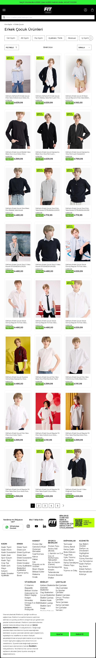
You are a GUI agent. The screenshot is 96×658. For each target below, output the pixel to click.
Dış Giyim (38, 38)
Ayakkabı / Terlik (55, 38)
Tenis (66, 568)
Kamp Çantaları (62, 605)
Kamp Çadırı (69, 549)
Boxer (19, 575)
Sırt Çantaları (61, 608)
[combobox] (48, 17)
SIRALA (81, 47)
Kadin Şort (5, 566)
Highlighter (84, 553)
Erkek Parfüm (85, 569)
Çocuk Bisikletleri (47, 595)
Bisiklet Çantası (46, 598)
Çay (34, 562)
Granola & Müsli (39, 547)
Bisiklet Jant (45, 606)
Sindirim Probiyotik (29, 608)
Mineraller (29, 600)
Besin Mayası (38, 569)
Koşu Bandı (69, 560)
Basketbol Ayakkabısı (21, 569)
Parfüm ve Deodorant (83, 549)
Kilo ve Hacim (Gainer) (54, 563)
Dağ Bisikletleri (46, 592)
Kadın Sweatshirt (8, 552)
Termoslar (68, 544)
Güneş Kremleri (86, 558)
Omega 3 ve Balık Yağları (32, 604)
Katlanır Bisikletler (48, 585)
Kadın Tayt (5, 560)
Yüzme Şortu (22, 573)
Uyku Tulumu (69, 557)
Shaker (51, 578)
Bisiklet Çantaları (63, 595)
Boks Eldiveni (69, 552)
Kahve (35, 557)
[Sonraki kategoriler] (91, 38)
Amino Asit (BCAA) (53, 550)
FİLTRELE (10, 47)
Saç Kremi (83, 566)
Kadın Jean (6, 555)
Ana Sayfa (8, 24)
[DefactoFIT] (48, 10)
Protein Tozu (53, 546)
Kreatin (51, 570)
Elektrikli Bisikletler (44, 589)
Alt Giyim (25, 38)
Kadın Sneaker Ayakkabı (7, 574)
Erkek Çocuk (19, 24)
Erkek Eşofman (23, 552)
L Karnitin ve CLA (55, 553)
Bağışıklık (29, 588)
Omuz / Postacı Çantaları (62, 598)
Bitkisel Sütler (38, 572)
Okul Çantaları (62, 588)
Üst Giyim (11, 38)
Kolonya (82, 574)
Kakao (35, 559)
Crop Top (5, 563)
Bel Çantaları (61, 585)
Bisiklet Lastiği (46, 603)
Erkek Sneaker (23, 563)
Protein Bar (37, 544)
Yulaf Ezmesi (38, 554)
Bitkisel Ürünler (31, 590)
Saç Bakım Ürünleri (83, 545)
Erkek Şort (21, 550)
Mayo (3, 568)
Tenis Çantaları (62, 602)
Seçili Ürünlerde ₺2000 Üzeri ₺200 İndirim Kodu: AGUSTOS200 (48, 2)
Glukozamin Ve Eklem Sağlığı (31, 594)
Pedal (42, 608)
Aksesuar (72, 38)
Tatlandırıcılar (53, 572)
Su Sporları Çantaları (60, 591)
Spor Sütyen (6, 558)
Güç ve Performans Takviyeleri (53, 558)
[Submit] (3, 17)
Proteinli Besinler (55, 575)
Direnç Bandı (69, 547)
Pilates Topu (69, 565)
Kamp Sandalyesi (71, 563)
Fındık (35, 577)
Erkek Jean (21, 555)
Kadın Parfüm (85, 564)
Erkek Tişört (22, 547)
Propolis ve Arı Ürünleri (38, 565)
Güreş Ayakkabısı (24, 566)
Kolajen (28, 598)
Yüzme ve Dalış (70, 570)
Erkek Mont (22, 560)
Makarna (36, 574)
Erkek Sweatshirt (24, 558)
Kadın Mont (6, 550)
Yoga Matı (68, 555)
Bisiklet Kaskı (46, 600)
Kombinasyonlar (55, 567)
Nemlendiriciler (85, 572)
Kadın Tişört (6, 547)
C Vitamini (29, 585)
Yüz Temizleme (86, 561)
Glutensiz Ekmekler (36, 550)
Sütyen (4, 571)
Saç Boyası (83, 556)
